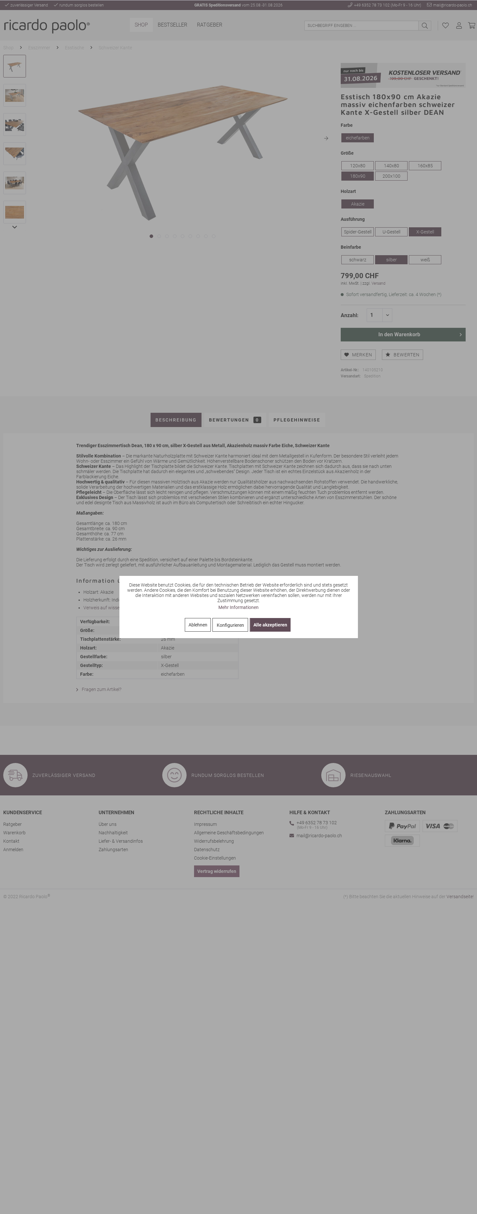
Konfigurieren (230, 625)
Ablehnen (198, 624)
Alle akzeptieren (270, 624)
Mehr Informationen (238, 607)
